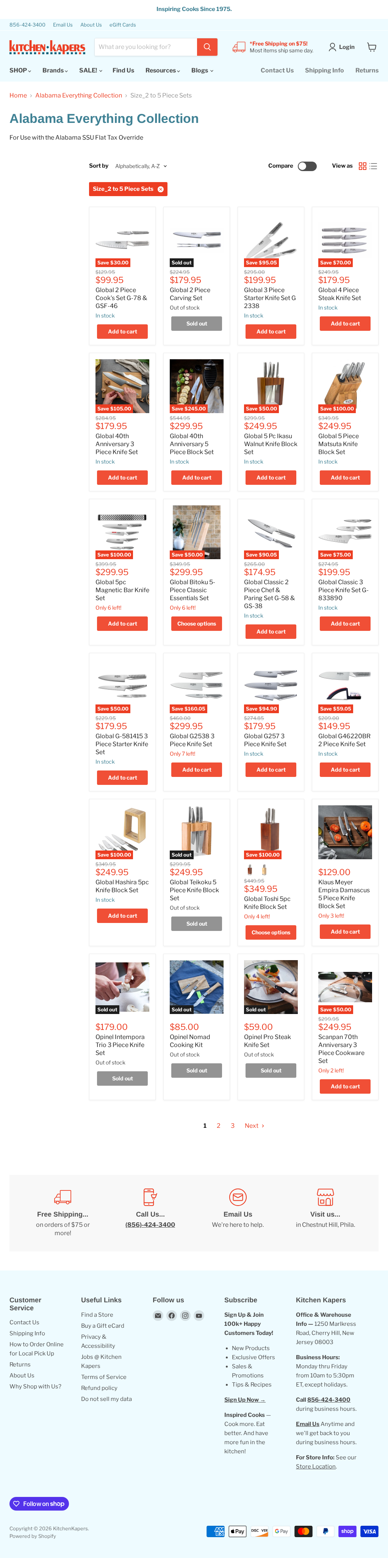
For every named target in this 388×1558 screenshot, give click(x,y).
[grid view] (362, 166)
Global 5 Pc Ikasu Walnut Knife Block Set (270, 444)
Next (252, 1125)
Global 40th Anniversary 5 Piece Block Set (192, 444)
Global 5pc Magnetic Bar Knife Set (122, 590)
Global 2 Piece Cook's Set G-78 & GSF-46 (121, 298)
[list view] (373, 166)
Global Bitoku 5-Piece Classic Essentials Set (192, 590)
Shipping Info (324, 70)
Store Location (316, 1466)
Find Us (123, 70)
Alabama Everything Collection (78, 95)
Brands (53, 70)
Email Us (63, 25)
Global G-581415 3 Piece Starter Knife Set (121, 744)
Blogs (200, 70)
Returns (367, 70)
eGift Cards (123, 25)
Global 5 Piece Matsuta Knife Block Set (338, 444)
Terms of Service (104, 1377)
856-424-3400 (27, 25)
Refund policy (99, 1388)
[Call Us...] (150, 1213)
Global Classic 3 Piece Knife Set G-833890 (343, 590)
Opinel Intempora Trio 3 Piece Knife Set (120, 1044)
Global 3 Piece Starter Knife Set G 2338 (270, 298)
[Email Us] (238, 1213)
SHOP (18, 70)
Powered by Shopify (32, 1536)
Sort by (98, 166)
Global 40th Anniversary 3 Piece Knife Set (116, 444)
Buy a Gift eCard (102, 1325)
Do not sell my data (106, 1399)
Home (18, 95)
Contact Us (277, 70)
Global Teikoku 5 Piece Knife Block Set (194, 890)
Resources (161, 70)
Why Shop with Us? (35, 1386)
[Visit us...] (325, 1213)
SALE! (88, 70)
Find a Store (97, 1314)
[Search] (207, 47)
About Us (91, 25)
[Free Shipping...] (62, 1213)
